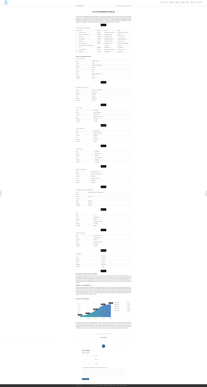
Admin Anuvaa (109, 333)
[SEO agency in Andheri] (1, 193)
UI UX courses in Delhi (103, 12)
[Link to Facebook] (129, 385)
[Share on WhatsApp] (91, 340)
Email (96, 359)
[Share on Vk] (116, 340)
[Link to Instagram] (130, 385)
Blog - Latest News (79, 5)
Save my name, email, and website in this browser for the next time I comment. (95, 367)
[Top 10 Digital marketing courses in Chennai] (206, 193)
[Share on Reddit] (122, 340)
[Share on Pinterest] (97, 340)
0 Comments (103, 333)
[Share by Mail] (128, 340)
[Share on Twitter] (85, 340)
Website (96, 363)
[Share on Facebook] (79, 340)
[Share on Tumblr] (110, 340)
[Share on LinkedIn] (103, 340)
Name (96, 355)
